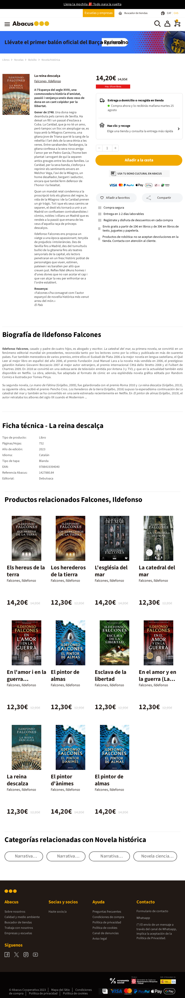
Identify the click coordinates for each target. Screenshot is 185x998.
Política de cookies (104, 928)
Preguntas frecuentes (106, 911)
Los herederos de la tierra (68, 571)
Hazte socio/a (58, 911)
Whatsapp (143, 918)
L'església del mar (111, 571)
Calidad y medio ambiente (22, 917)
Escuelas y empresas (99, 13)
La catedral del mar (157, 571)
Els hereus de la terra (26, 571)
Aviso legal (99, 938)
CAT (169, 13)
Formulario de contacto (152, 911)
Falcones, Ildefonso (47, 81)
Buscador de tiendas (18, 922)
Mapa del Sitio (60, 990)
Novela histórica (51, 60)
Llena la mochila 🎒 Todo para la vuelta (92, 4)
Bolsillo (32, 60)
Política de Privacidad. (151, 938)
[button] (167, 24)
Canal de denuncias (105, 933)
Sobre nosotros (15, 911)
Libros (6, 60)
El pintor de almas (65, 675)
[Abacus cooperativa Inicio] (32, 26)
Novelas (19, 60)
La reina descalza (17, 780)
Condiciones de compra (108, 917)
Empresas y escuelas (18, 933)
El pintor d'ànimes (62, 780)
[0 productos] (177, 25)
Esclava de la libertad (110, 675)
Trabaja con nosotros (19, 928)
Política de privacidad (106, 922)
